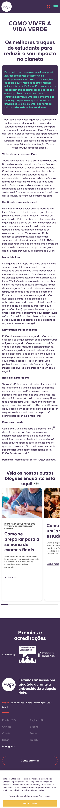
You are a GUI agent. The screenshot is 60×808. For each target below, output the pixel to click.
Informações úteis (43, 702)
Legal (5, 707)
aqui (52, 459)
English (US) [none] (37, 720)
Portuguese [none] (8, 746)
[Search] (48, 6)
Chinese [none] (6, 726)
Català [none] (6, 733)
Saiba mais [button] (10, 577)
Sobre (29, 702)
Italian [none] (5, 739)
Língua (5, 702)
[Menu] (56, 6)
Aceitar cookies (30, 803)
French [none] (34, 739)
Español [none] (34, 726)
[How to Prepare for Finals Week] (22, 503)
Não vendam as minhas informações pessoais (30, 796)
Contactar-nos (30, 760)
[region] (30, 789)
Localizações (17, 702)
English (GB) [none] (9, 720)
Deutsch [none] (34, 733)
